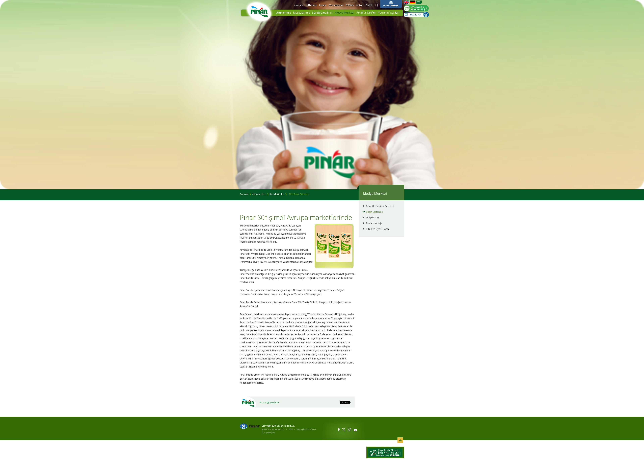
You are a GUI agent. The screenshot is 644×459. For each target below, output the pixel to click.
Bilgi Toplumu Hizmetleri (306, 429)
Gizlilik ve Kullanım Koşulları (273, 429)
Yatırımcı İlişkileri (388, 12)
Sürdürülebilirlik (322, 12)
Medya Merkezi (344, 12)
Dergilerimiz (372, 217)
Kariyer (322, 5)
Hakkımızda (311, 5)
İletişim (359, 5)
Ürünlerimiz (283, 12)
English (369, 5)
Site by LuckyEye (268, 432)
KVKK (291, 429)
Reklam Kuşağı (374, 223)
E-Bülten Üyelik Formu (378, 229)
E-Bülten (350, 5)
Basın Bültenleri (277, 194)
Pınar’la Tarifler (366, 12)
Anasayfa (298, 5)
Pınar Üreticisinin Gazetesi (380, 206)
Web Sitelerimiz (336, 5)
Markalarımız (301, 12)
